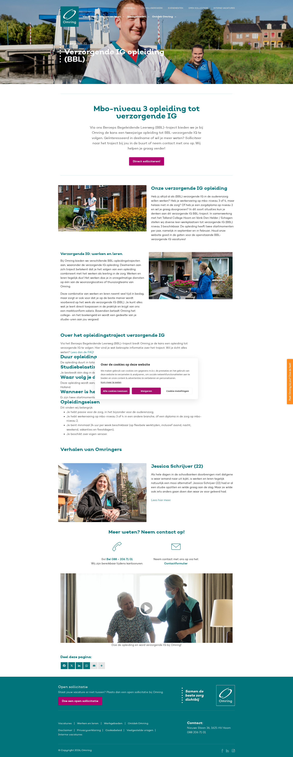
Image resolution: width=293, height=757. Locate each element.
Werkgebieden (137, 16)
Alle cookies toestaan (115, 390)
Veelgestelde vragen (140, 730)
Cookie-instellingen (177, 390)
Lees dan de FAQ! (82, 352)
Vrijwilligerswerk (152, 8)
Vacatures (89, 16)
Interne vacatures (224, 8)
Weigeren (146, 390)
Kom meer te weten (111, 382)
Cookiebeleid (113, 730)
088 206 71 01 (196, 732)
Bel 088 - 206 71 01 (120, 559)
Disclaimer (65, 730)
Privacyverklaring (89, 730)
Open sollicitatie (198, 8)
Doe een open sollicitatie (80, 701)
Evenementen (175, 8)
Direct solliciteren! (146, 161)
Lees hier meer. (161, 500)
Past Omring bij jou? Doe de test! (289, 382)
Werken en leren (110, 16)
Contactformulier (176, 563)
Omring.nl (130, 8)
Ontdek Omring (163, 16)
